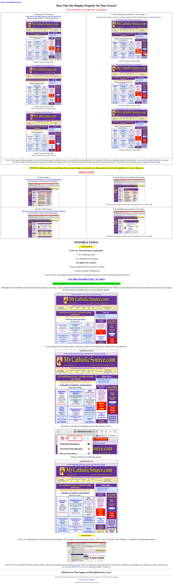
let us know (76, 565)
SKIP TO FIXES (86, 172)
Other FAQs (91, 579)
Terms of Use (85, 579)
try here (157, 162)
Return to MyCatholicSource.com (11, 2)
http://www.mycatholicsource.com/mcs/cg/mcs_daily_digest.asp (44, 211)
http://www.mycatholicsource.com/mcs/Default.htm (43, 179)
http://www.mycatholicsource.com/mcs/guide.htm (43, 16)
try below (144, 162)
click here (115, 577)
